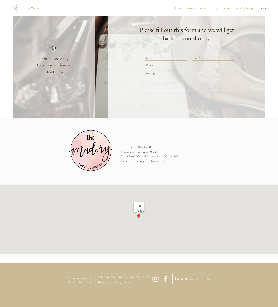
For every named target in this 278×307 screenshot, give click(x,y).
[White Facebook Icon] (165, 279)
